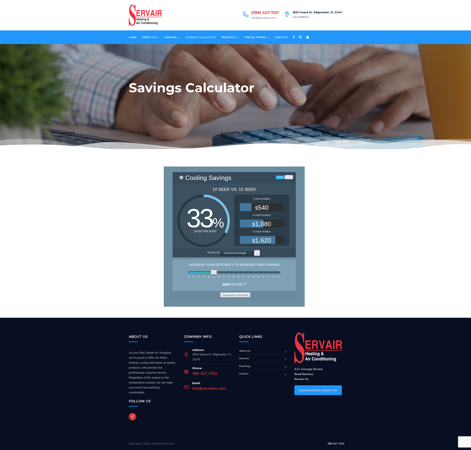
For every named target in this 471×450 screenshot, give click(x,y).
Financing (244, 366)
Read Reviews (303, 374)
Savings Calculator (200, 37)
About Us (149, 37)
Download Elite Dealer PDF (318, 390)
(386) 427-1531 (265, 12)
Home (132, 37)
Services (171, 37)
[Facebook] (294, 37)
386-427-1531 (204, 373)
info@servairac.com (263, 18)
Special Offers (255, 37)
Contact (281, 37)
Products (228, 37)
